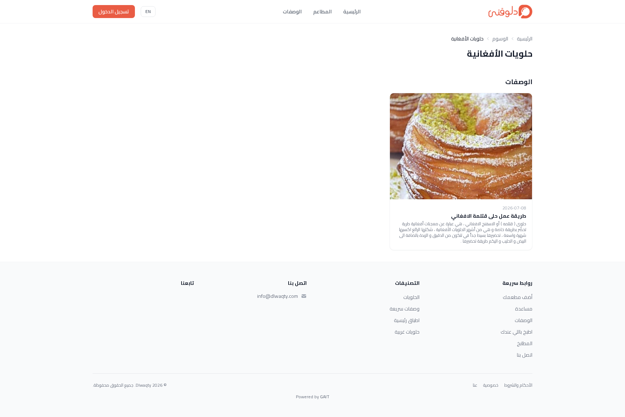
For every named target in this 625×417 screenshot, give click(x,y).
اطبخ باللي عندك (516, 331)
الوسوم (500, 38)
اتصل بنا (524, 355)
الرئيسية (352, 11)
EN (148, 11)
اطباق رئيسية (407, 320)
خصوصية (490, 385)
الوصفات (292, 11)
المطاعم (322, 11)
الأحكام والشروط (518, 385)
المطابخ (524, 343)
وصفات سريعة (405, 308)
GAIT (324, 396)
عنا (475, 385)
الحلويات (411, 297)
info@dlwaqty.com (277, 296)
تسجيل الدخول (113, 11)
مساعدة (523, 308)
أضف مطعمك (517, 297)
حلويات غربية (407, 331)
